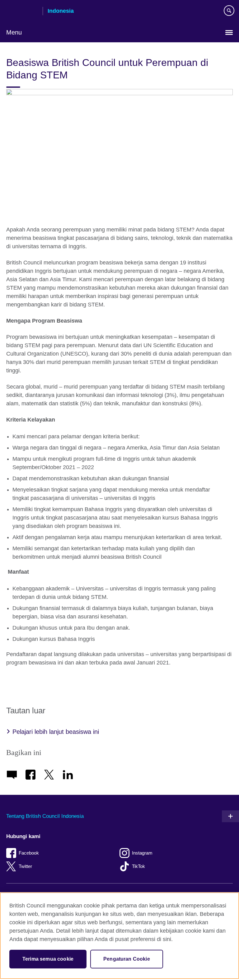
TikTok (138, 866)
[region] (119, 935)
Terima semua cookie (47, 959)
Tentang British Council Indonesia (45, 816)
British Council (22, 11)
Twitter (25, 866)
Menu (14, 32)
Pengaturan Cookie (126, 959)
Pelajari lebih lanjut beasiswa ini (55, 731)
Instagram (142, 852)
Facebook (29, 852)
